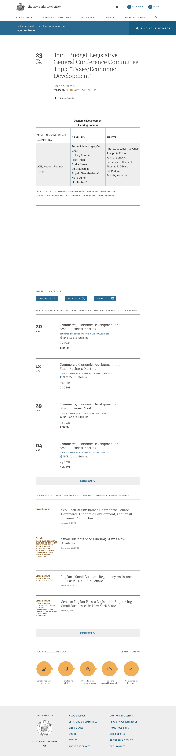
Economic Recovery (45, 606)
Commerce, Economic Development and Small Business (83, 195)
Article (39, 538)
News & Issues (24, 18)
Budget (73, 734)
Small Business (43, 541)
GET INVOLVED (118, 746)
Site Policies (117, 734)
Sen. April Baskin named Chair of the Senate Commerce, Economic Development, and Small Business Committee (96, 514)
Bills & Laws (88, 18)
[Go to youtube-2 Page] (44, 745)
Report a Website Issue (124, 722)
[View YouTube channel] (117, 7)
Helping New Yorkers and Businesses (46, 613)
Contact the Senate (122, 716)
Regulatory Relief (44, 581)
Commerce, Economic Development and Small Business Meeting (90, 327)
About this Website (121, 740)
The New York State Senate (44, 7)
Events (110, 18)
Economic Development (80, 374)
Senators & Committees (57, 18)
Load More (86, 481)
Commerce (61, 192)
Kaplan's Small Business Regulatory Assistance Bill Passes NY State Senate (97, 579)
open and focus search (156, 18)
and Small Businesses (102, 374)
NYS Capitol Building (76, 337)
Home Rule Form (120, 728)
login (156, 7)
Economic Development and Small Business (92, 192)
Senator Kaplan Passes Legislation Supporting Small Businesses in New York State (96, 604)
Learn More (128, 652)
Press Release (43, 509)
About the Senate (79, 746)
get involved (138, 7)
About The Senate (135, 18)
